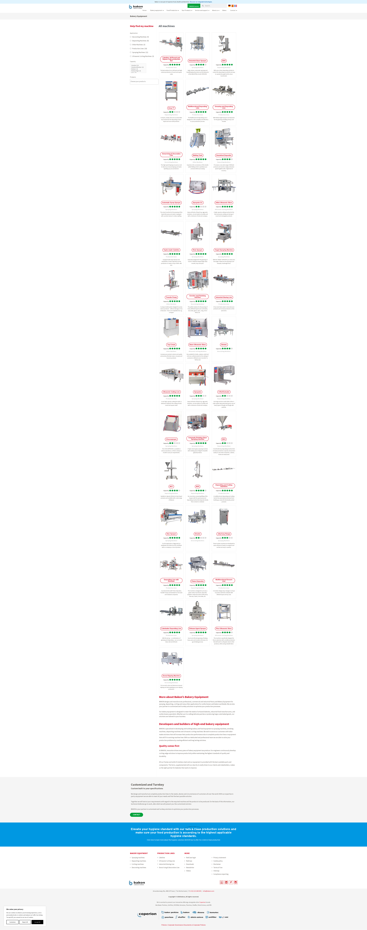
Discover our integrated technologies (201, 2)
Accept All (37, 922)
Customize (12, 922)
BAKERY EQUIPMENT (139, 853)
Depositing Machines (140, 41)
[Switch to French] (235, 6)
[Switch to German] (229, 6)
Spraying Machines (140, 52)
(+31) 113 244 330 (195, 891)
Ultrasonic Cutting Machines (143, 56)
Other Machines (138, 45)
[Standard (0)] (138, 65)
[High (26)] (138, 73)
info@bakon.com (208, 891)
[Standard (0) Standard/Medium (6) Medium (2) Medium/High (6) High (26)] (142, 68)
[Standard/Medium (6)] (138, 67)
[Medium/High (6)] (138, 71)
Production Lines (139, 48)
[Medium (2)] (138, 69)
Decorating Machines (140, 37)
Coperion (202, 902)
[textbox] (145, 81)
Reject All (25, 922)
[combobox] (144, 81)
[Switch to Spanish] (232, 6)
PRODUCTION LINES (166, 853)
